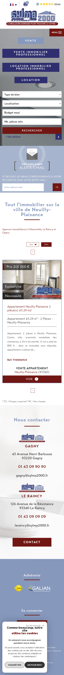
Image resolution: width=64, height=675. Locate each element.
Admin (48, 651)
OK (57, 187)
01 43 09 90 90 (32, 466)
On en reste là (33, 625)
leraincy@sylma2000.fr (32, 525)
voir (29, 379)
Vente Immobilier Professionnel (31, 53)
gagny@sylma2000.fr (32, 475)
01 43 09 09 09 (32, 516)
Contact (32, 542)
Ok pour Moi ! (34, 664)
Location (31, 80)
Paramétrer (14, 664)
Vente (31, 40)
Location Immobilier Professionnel (31, 67)
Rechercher (32, 130)
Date (46, 244)
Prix (31, 244)
